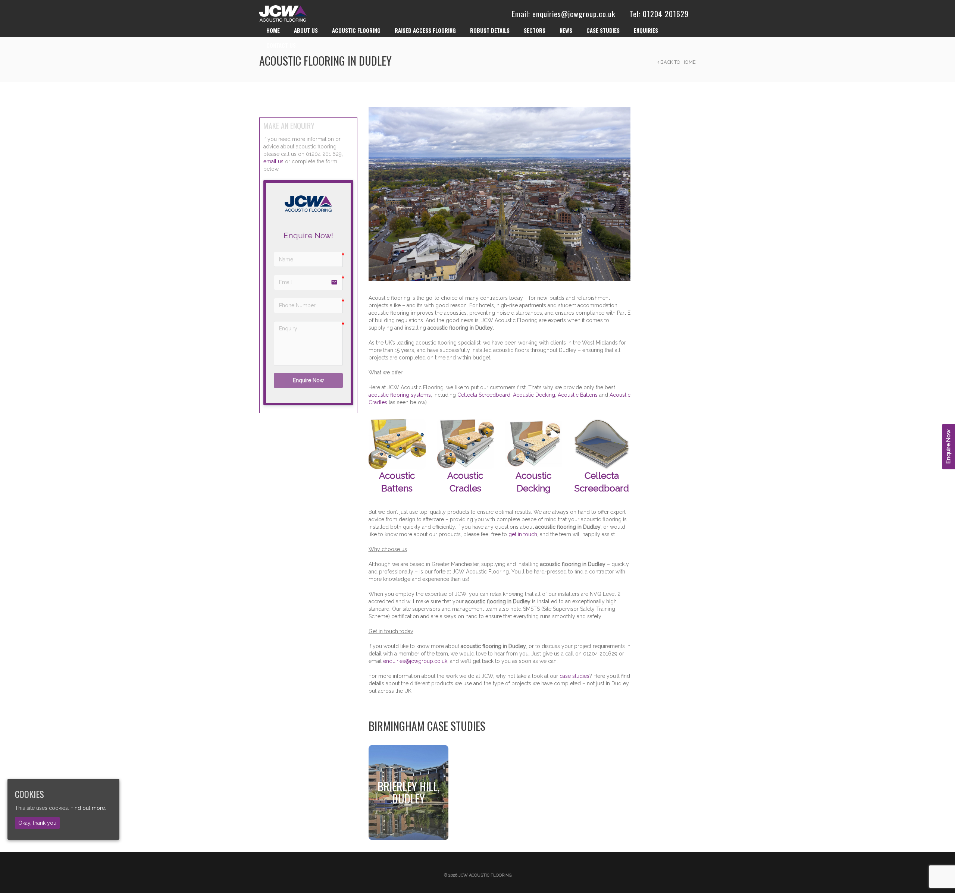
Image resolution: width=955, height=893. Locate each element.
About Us (306, 30)
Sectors (534, 30)
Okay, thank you (37, 823)
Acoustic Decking (534, 395)
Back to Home (677, 62)
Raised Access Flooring (425, 30)
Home (273, 30)
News (566, 30)
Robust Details (490, 30)
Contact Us (281, 45)
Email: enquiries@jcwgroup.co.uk (563, 13)
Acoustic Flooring (356, 30)
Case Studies (603, 30)
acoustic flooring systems (400, 395)
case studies (574, 676)
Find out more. (88, 808)
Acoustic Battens (578, 395)
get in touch (522, 534)
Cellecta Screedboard (483, 395)
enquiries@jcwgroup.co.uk (415, 661)
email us (273, 161)
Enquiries (646, 30)
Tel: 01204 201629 (659, 13)
